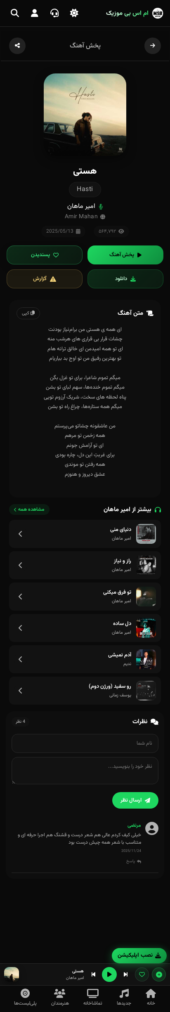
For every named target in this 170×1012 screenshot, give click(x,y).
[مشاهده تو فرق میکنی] (20, 596)
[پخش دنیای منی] (146, 534)
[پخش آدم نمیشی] (146, 659)
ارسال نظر (131, 800)
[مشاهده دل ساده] (20, 628)
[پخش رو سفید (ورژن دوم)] (146, 690)
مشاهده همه (31, 509)
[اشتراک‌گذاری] (17, 46)
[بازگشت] (152, 46)
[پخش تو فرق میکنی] (146, 596)
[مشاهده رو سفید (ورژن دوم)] (20, 690)
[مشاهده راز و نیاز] (20, 565)
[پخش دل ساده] (146, 628)
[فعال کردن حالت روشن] (74, 13)
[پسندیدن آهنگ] (142, 974)
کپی (26, 313)
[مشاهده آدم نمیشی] (20, 659)
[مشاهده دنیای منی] (20, 533)
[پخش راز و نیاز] (146, 565)
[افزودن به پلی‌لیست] (159, 974)
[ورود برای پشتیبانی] (54, 13)
